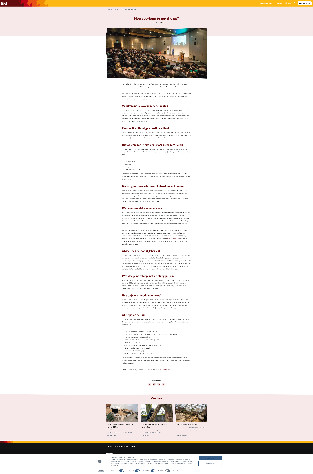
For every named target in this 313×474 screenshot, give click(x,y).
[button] (288, 3)
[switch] (137, 470)
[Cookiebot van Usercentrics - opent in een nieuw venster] (100, 471)
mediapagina (128, 236)
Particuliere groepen (266, 3)
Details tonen (177, 470)
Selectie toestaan (210, 463)
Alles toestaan (210, 458)
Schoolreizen (278, 3)
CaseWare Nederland (165, 370)
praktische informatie (173, 238)
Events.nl (149, 370)
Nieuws (116, 446)
